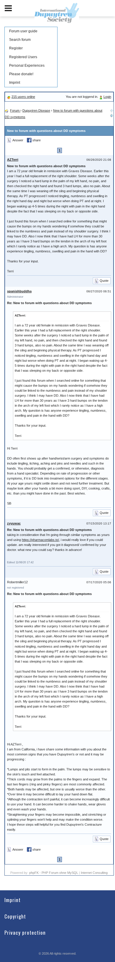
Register (16, 48)
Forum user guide (23, 31)
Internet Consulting (94, 872)
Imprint (14, 83)
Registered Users (23, 57)
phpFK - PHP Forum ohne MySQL (54, 872)
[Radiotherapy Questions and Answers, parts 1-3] (112, 115)
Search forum (20, 40)
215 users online (23, 96)
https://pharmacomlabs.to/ (40, 540)
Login (107, 96)
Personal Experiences (27, 65)
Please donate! (21, 74)
